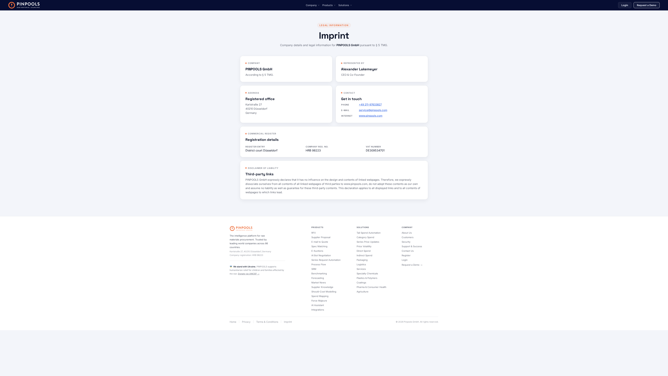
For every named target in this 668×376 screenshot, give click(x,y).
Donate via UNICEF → (248, 273)
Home (233, 321)
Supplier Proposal (320, 237)
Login (624, 5)
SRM (313, 269)
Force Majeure (319, 300)
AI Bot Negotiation (321, 255)
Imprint (288, 321)
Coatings (361, 282)
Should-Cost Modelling (323, 291)
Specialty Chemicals (367, 273)
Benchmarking (319, 273)
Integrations (317, 309)
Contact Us (408, 250)
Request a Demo (646, 5)
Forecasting (317, 278)
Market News (318, 282)
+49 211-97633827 (370, 104)
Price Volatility (364, 246)
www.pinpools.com (370, 115)
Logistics (361, 264)
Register (406, 255)
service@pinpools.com (373, 110)
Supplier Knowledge (322, 287)
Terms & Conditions (267, 321)
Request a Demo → (412, 264)
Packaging (362, 259)
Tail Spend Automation (369, 232)
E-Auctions (317, 250)
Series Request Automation (326, 259)
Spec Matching (319, 246)
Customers (407, 237)
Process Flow (318, 264)
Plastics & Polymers (367, 278)
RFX (313, 232)
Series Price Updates (368, 241)
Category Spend (365, 237)
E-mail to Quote (319, 241)
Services (361, 269)
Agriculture (362, 291)
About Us (407, 232)
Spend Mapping (319, 296)
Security (406, 241)
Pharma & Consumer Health (371, 287)
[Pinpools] (24, 5)
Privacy (246, 321)
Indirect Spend (364, 255)
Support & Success (412, 246)
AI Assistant (317, 305)
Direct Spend (364, 250)
